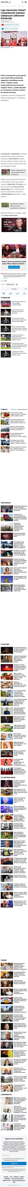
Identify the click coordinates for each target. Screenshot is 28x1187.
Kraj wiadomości (22, 409)
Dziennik (2, 6)
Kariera (22, 1177)
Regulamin (7, 1178)
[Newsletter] (4, 293)
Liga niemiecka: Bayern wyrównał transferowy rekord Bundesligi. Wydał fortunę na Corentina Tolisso (19, 346)
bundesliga (10, 284)
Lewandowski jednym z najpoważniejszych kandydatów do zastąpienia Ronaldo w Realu (19, 337)
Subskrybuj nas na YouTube (11, 24)
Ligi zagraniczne (21, 6)
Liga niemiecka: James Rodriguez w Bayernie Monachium (18, 311)
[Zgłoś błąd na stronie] (24, 293)
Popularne (13, 409)
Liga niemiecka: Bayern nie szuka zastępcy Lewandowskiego (19, 303)
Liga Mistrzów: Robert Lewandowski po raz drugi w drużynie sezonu (19, 353)
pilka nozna (13, 6)
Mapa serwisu (7, 1180)
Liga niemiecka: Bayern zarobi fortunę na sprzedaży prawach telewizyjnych (19, 320)
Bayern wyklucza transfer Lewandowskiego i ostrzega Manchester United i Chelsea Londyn (19, 329)
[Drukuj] (11, 293)
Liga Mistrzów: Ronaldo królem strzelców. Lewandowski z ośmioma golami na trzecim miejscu (18, 206)
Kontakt (6, 1177)
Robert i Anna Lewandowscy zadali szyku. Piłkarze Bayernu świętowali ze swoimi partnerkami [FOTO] (14, 263)
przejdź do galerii (14, 267)
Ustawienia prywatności (18, 1180)
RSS (14, 1182)
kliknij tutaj (17, 1171)
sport (8, 6)
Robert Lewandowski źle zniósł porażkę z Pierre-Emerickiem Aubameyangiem (18, 173)
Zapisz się (14, 1163)
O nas (11, 1177)
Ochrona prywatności (18, 1178)
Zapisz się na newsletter (10, 29)
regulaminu (21, 1158)
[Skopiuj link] (17, 293)
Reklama (16, 1177)
